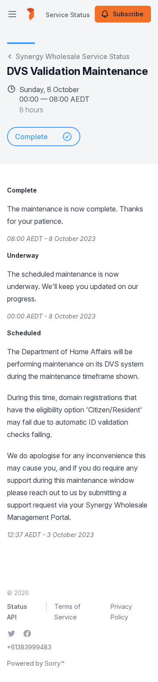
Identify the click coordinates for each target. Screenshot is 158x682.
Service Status (68, 15)
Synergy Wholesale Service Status (72, 56)
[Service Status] (31, 14)
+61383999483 (29, 647)
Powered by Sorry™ (36, 663)
